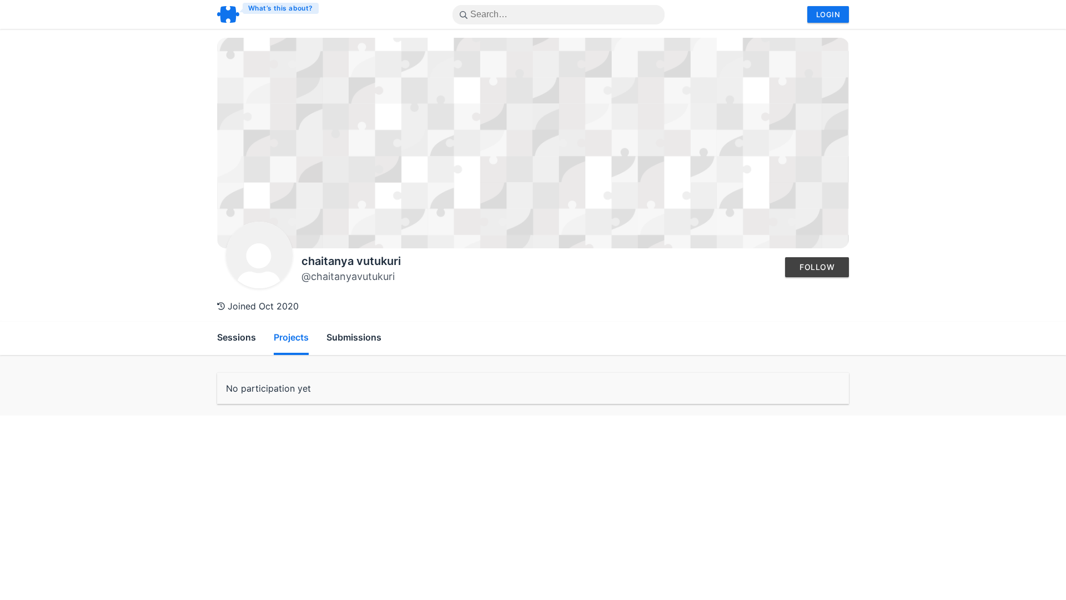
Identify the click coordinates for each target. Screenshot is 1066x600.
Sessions (236, 337)
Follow (817, 267)
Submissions (353, 337)
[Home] (268, 14)
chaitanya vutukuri (351, 261)
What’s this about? (280, 8)
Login (828, 14)
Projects (291, 337)
